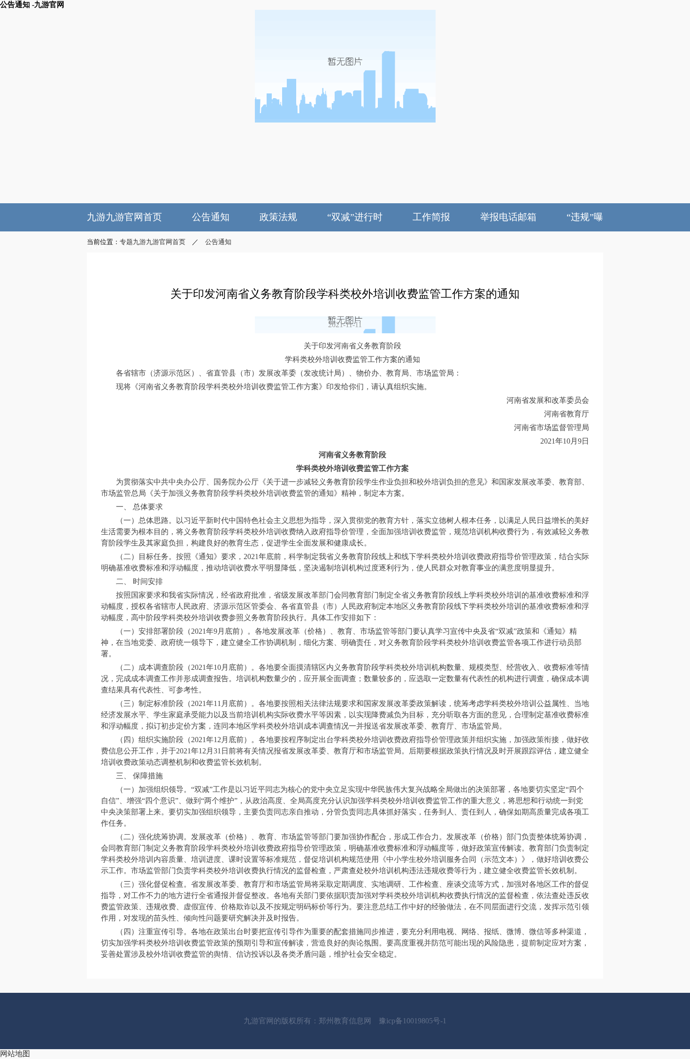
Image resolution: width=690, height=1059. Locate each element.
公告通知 (211, 217)
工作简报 (431, 217)
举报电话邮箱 (508, 217)
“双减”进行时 (355, 217)
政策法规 (278, 217)
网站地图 (15, 1054)
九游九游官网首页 (124, 217)
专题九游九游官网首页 (152, 242)
